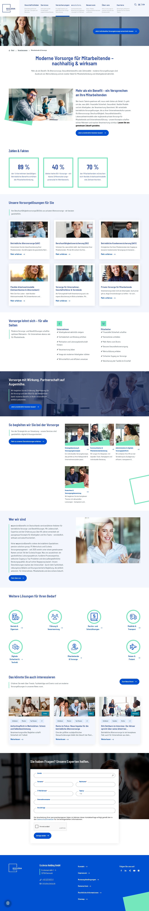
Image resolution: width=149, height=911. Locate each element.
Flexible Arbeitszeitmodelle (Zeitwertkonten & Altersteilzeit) (24, 288)
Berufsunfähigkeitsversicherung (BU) (72, 243)
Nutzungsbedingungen (87, 880)
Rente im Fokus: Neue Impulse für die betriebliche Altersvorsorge (72, 727)
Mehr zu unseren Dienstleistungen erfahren (26, 441)
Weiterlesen (15, 739)
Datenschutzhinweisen (45, 819)
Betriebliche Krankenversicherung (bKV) (118, 243)
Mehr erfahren (16, 254)
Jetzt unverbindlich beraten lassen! (90, 133)
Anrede (39, 773)
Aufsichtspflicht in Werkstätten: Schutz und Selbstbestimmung (27, 727)
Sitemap (81, 899)
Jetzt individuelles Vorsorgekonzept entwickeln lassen (114, 31)
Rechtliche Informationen (88, 893)
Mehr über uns (16, 578)
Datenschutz (83, 886)
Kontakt (81, 867)
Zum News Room (128, 681)
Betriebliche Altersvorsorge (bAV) (25, 243)
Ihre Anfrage (41, 808)
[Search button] (135, 10)
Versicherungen (22, 50)
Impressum (82, 873)
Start (12, 50)
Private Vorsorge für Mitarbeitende (116, 287)
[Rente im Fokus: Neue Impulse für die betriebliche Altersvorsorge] (74, 706)
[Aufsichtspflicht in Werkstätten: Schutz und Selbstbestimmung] (29, 706)
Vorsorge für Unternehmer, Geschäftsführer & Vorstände (69, 288)
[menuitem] (32, 10)
